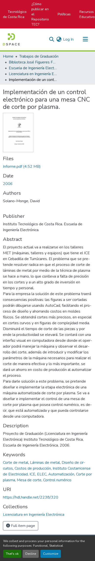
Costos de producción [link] (33, 468)
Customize (50, 554)
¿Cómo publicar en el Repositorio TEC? (40, 14)
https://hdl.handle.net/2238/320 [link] (30, 497)
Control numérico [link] (57, 480)
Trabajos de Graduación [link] (38, 56)
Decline (30, 554)
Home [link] (8, 56)
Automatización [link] (61, 474)
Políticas (64, 14)
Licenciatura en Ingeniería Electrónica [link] (33, 74)
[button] (11, 39)
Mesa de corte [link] (29, 480)
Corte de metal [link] (15, 462)
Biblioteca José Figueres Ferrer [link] (33, 62)
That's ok (12, 554)
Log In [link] (68, 39)
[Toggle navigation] (85, 39)
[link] (47, 166)
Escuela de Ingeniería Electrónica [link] (33, 68)
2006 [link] (8, 183)
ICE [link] (32, 474)
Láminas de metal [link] (45, 462)
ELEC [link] (42, 474)
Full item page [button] (22, 525)
